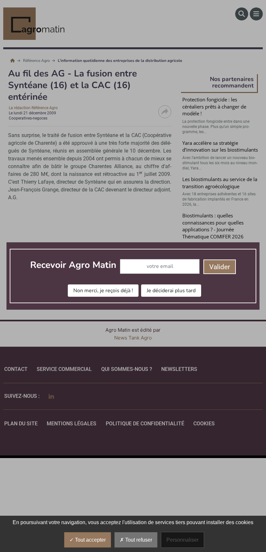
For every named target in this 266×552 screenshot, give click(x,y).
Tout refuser (138, 540)
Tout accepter (90, 540)
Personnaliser (182, 540)
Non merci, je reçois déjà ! (103, 290)
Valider (219, 267)
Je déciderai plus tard (171, 290)
